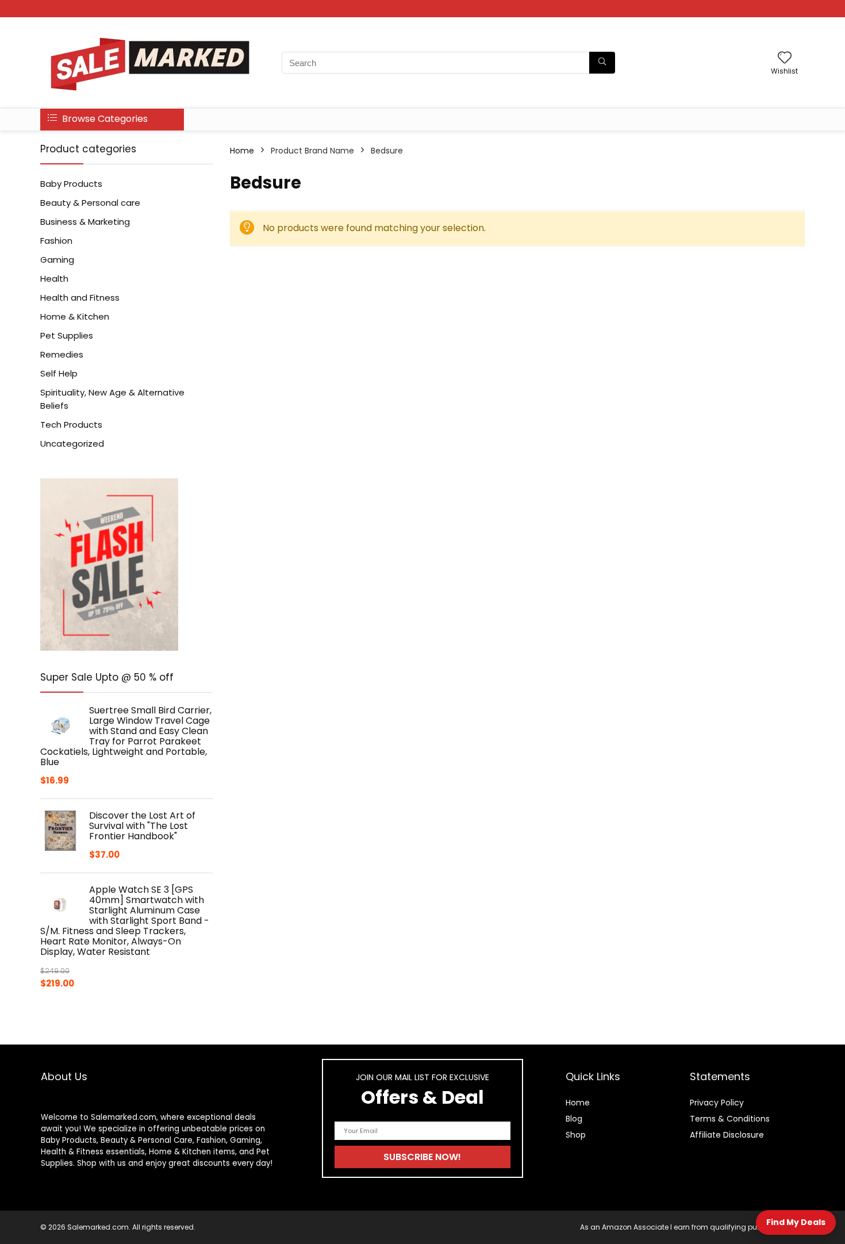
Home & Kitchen (74, 316)
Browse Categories (104, 118)
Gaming (57, 260)
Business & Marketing (85, 222)
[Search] (602, 63)
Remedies (61, 354)
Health (54, 278)
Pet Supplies (66, 335)
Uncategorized (72, 443)
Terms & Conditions (730, 1118)
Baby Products (71, 184)
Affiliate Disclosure (727, 1135)
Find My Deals (795, 1222)
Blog (574, 1118)
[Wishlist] (785, 58)
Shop (576, 1135)
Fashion (56, 241)
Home (242, 150)
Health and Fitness (80, 297)
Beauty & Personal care (90, 203)
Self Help (59, 373)
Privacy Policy (717, 1102)
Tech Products (71, 424)
